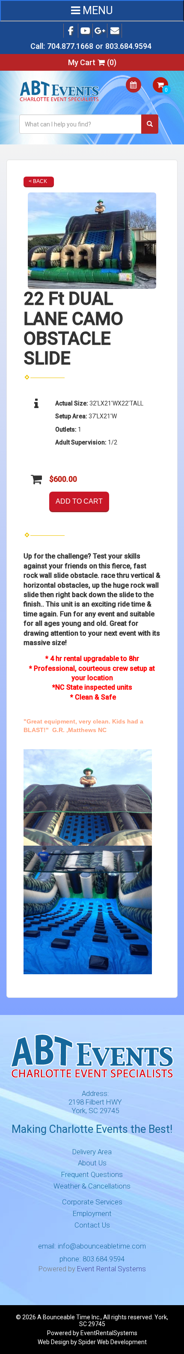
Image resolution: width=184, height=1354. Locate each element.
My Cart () (92, 62)
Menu (96, 10)
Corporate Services (92, 1202)
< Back (38, 181)
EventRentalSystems (108, 1333)
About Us (92, 1163)
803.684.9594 (128, 46)
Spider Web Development (112, 1342)
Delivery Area (92, 1151)
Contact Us (92, 1225)
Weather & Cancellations (92, 1186)
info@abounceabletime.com (102, 1246)
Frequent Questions (92, 1174)
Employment (92, 1213)
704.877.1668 (70, 46)
